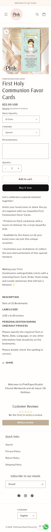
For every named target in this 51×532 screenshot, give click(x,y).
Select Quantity (10, 113)
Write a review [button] (25, 422)
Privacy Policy (12, 451)
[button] (6, 14)
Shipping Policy (13, 464)
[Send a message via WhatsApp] (46, 527)
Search (9, 444)
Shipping (5, 108)
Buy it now (25, 187)
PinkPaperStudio (20, 527)
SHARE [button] (9, 362)
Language (7, 126)
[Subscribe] (42, 484)
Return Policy (12, 458)
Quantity (6, 162)
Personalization (10, 140)
